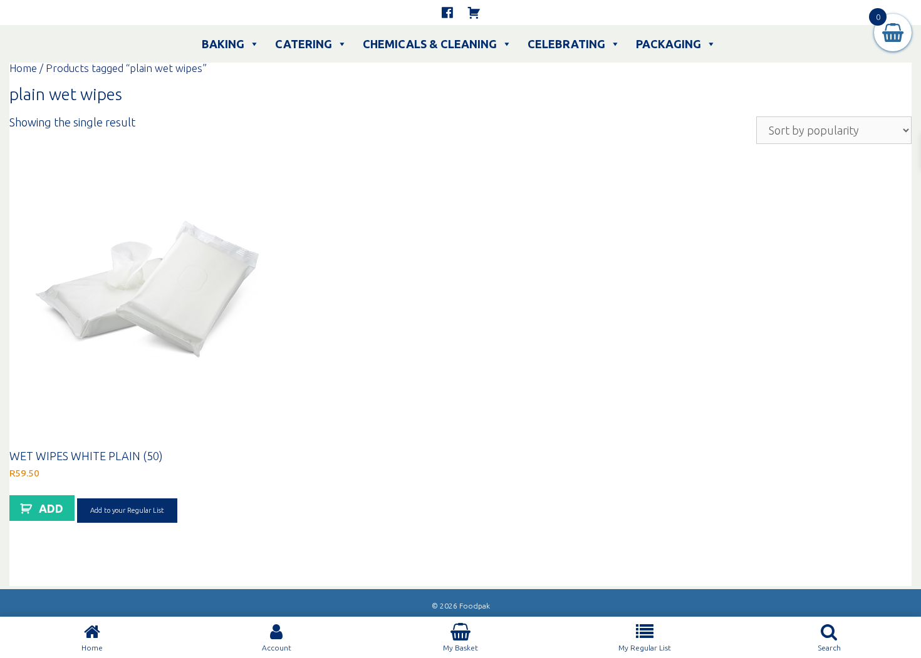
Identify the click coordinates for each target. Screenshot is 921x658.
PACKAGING (668, 44)
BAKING (223, 44)
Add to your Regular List (127, 510)
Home (23, 68)
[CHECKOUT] (473, 12)
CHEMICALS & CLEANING (430, 44)
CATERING (303, 44)
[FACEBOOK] (447, 12)
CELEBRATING (566, 44)
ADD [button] (51, 508)
